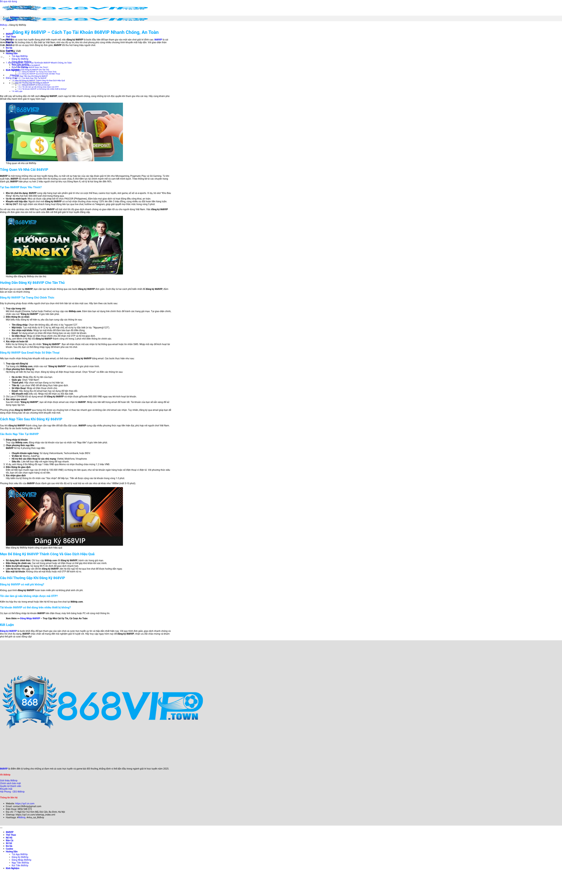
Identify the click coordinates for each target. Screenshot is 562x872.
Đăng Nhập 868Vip (21, 860)
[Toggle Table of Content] (2, 57)
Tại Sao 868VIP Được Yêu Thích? (35, 67)
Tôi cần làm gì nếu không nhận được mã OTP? (40, 87)
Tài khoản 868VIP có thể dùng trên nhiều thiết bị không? (44, 89)
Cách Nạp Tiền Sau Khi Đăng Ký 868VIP (31, 76)
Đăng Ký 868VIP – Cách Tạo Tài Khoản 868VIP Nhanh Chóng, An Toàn (40, 63)
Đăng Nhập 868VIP (30, 618)
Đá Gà (9, 47)
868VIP (9, 34)
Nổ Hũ (9, 837)
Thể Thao (11, 36)
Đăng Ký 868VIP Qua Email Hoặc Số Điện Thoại (41, 74)
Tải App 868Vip (20, 56)
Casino (9, 848)
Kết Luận (18, 91)
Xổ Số (9, 843)
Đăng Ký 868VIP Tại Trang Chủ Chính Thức (39, 72)
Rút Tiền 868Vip (20, 67)
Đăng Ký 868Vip (20, 59)
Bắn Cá (9, 840)
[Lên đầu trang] (1, 827)
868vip (3, 25)
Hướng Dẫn (12, 53)
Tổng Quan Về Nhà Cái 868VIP (27, 65)
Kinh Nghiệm (12, 70)
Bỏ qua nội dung (8, 1)
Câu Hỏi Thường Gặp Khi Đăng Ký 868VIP (32, 83)
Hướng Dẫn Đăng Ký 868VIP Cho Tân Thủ (32, 70)
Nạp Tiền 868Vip (20, 862)
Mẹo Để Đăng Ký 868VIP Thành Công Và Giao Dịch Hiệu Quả (40, 80)
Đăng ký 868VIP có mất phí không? (36, 85)
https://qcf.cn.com (24, 803)
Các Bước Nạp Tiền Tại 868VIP (34, 78)
